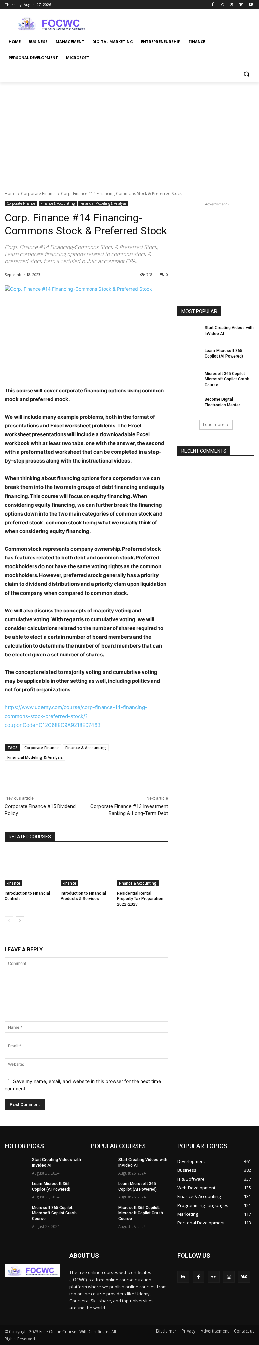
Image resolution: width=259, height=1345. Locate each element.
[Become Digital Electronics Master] (188, 405)
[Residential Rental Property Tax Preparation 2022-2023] (142, 868)
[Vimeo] (241, 5)
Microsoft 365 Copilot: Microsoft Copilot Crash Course (227, 379)
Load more (213, 424)
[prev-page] (9, 920)
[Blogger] (183, 1277)
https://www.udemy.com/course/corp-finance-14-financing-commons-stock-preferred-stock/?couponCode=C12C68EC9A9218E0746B (76, 716)
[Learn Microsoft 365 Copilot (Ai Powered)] (188, 356)
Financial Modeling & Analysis (103, 203)
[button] (246, 74)
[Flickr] (214, 1277)
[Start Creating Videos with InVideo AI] (188, 333)
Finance (13, 883)
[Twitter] (232, 5)
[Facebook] (213, 5)
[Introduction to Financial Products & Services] (86, 868)
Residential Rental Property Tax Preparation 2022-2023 (140, 899)
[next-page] (20, 920)
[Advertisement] (175, 22)
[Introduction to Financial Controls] (30, 868)
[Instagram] (222, 5)
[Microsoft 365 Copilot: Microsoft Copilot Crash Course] (188, 379)
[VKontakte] (244, 1277)
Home (11, 193)
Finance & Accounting (58, 203)
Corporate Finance (39, 193)
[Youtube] (250, 5)
